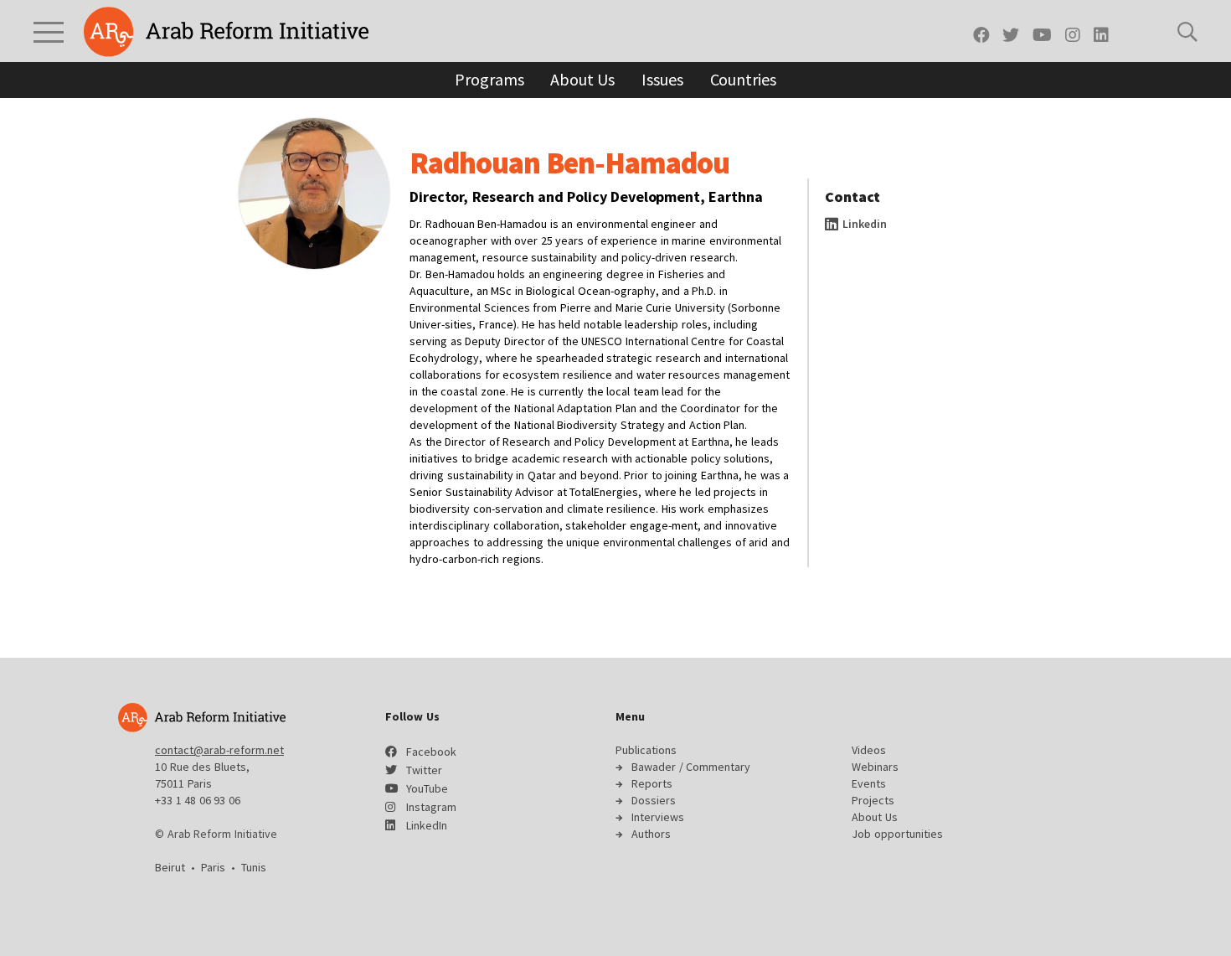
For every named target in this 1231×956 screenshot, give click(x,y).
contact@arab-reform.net (219, 749)
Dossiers (653, 800)
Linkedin (863, 223)
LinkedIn (426, 825)
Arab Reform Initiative (226, 32)
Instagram (431, 806)
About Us (582, 79)
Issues (661, 79)
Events (869, 783)
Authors (651, 833)
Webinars (875, 766)
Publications (646, 749)
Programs (489, 79)
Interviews (657, 816)
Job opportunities (897, 833)
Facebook (431, 751)
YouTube (427, 788)
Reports (651, 783)
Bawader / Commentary (690, 766)
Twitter (424, 770)
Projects (873, 800)
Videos (869, 749)
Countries (743, 79)
